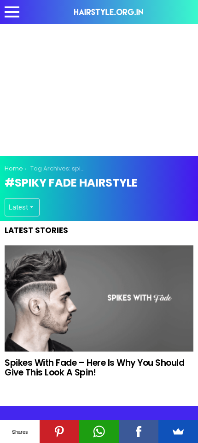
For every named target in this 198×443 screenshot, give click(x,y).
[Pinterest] (59, 431)
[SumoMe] (178, 431)
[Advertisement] (99, 88)
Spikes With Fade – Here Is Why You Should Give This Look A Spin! (95, 368)
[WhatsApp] (99, 431)
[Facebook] (138, 431)
